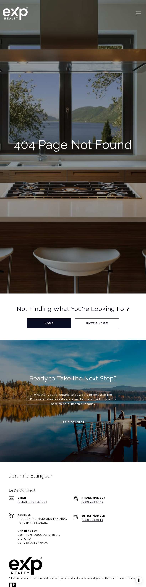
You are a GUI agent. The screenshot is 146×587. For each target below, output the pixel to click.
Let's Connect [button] (73, 422)
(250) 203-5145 (92, 501)
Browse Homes (97, 323)
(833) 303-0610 (92, 520)
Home (49, 323)
